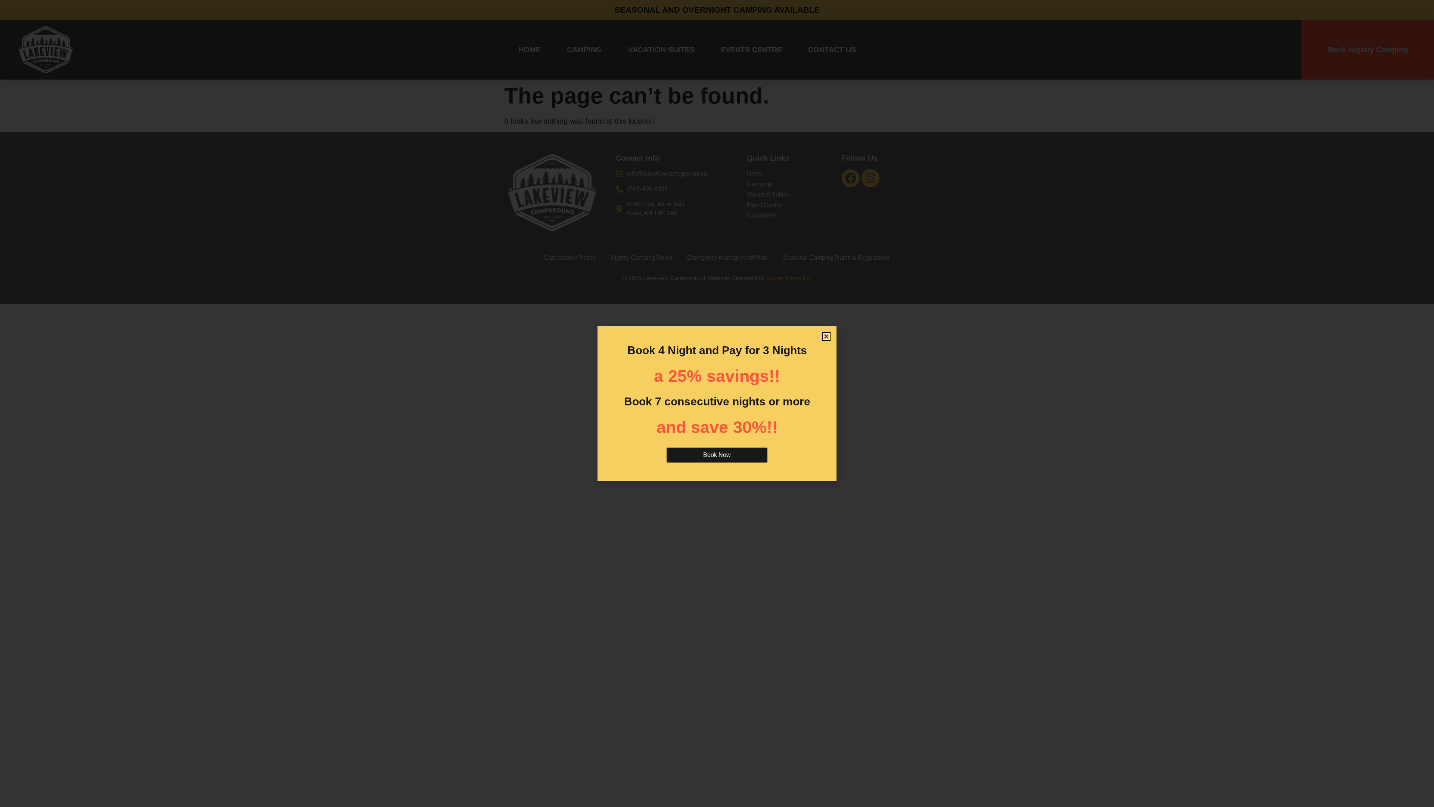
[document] (717, 403)
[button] (826, 336)
